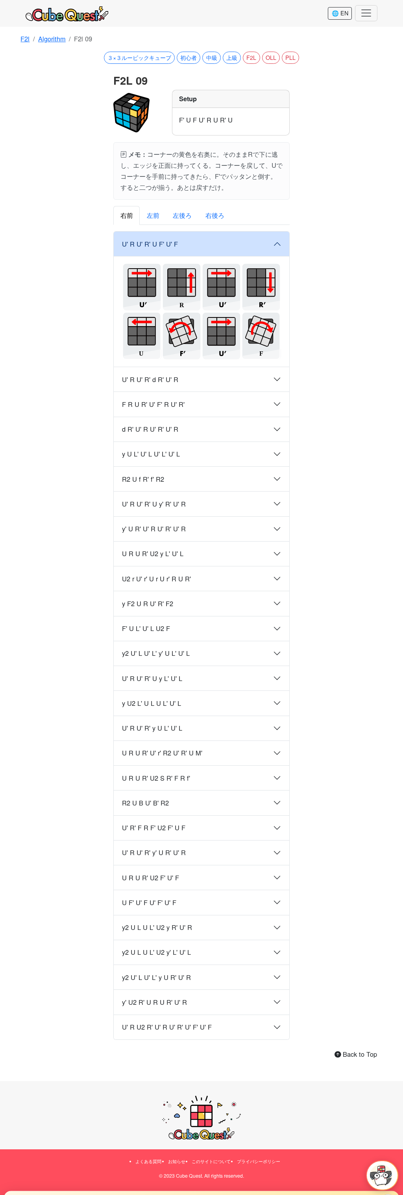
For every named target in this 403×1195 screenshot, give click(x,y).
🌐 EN (340, 13)
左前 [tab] (153, 215)
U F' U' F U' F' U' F (149, 902)
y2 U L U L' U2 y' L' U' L (156, 952)
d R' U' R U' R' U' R (150, 429)
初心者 (188, 57)
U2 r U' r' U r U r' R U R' (156, 578)
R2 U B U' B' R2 (145, 802)
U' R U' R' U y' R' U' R (154, 503)
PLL (290, 57)
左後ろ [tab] (182, 215)
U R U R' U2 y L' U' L (152, 553)
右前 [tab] (126, 215)
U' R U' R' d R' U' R (150, 379)
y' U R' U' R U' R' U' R (154, 528)
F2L (251, 57)
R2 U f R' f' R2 (143, 479)
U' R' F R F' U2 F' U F (153, 827)
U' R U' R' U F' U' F (150, 244)
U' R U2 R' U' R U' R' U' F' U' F (167, 1027)
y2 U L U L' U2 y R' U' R (157, 927)
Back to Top (359, 1054)
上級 (231, 57)
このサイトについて (211, 1161)
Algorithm (52, 38)
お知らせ (176, 1161)
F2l (25, 38)
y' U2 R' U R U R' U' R (154, 1002)
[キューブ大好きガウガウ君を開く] (382, 1175)
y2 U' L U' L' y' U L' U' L (156, 653)
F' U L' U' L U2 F (146, 628)
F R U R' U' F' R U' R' (153, 404)
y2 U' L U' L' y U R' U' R (156, 977)
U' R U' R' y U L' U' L (152, 728)
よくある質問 (148, 1161)
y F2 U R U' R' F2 (147, 603)
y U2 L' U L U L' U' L (151, 703)
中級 (211, 57)
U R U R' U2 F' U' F (150, 877)
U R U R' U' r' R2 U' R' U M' (162, 752)
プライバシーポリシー (258, 1161)
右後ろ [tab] (214, 215)
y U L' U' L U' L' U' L (151, 453)
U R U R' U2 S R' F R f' (156, 778)
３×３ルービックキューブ (139, 57)
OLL (271, 57)
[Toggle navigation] (366, 13)
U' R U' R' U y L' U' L (152, 678)
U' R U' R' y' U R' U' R (154, 852)
